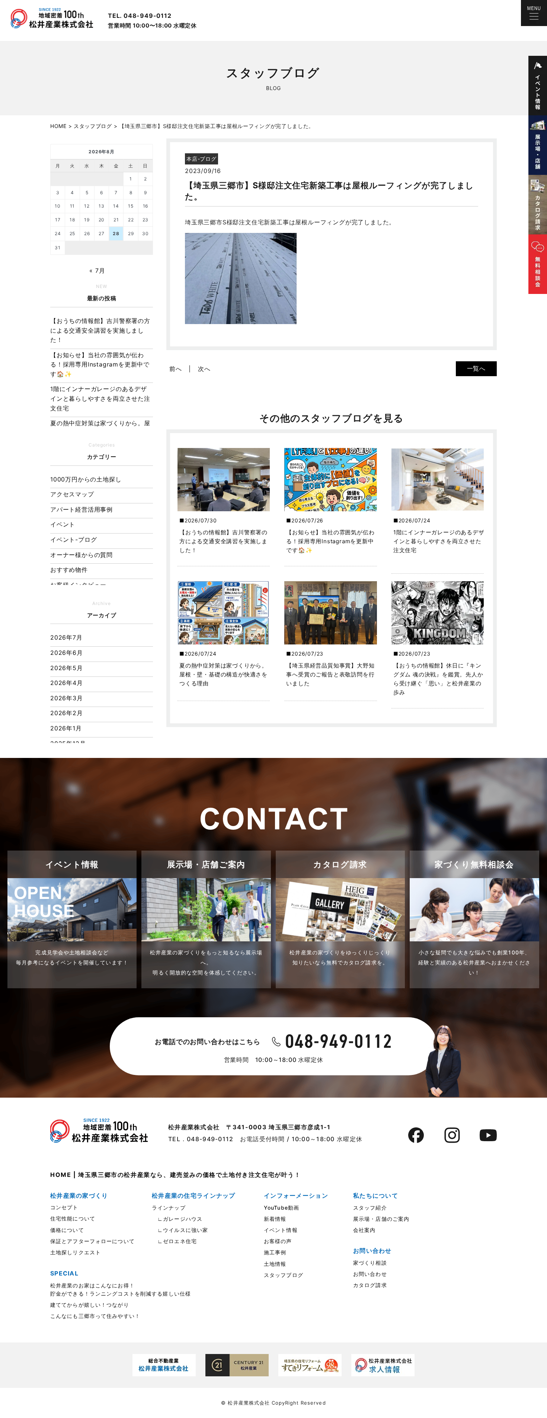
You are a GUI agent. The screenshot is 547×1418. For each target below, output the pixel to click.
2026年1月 (66, 728)
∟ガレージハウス (177, 1219)
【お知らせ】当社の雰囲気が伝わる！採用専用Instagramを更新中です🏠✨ (100, 364)
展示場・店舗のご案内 (381, 1219)
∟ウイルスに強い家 (180, 1230)
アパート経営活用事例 (81, 509)
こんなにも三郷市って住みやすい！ (95, 1316)
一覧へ (476, 368)
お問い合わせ (370, 1274)
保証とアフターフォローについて (92, 1241)
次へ (204, 368)
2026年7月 (66, 637)
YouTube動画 (281, 1207)
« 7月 (97, 270)
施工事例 (275, 1252)
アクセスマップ (72, 494)
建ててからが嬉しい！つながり (89, 1305)
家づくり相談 (370, 1262)
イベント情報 (281, 1230)
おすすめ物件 (69, 569)
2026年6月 (66, 652)
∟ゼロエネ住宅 (174, 1241)
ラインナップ (169, 1207)
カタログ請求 (370, 1285)
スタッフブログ (283, 1275)
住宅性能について (72, 1218)
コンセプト (64, 1207)
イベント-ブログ (73, 539)
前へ (175, 368)
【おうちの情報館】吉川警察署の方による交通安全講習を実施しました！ (100, 330)
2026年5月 (66, 668)
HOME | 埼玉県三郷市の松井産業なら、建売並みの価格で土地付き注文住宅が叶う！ (175, 1174)
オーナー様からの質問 (81, 554)
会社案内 (364, 1230)
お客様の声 (278, 1241)
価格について (67, 1230)
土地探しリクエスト (75, 1252)
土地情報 (275, 1264)
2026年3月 (66, 698)
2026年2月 (66, 713)
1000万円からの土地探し (85, 479)
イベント (62, 524)
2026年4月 (66, 682)
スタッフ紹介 (370, 1207)
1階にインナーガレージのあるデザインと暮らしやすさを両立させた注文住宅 (100, 398)
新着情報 (275, 1219)
